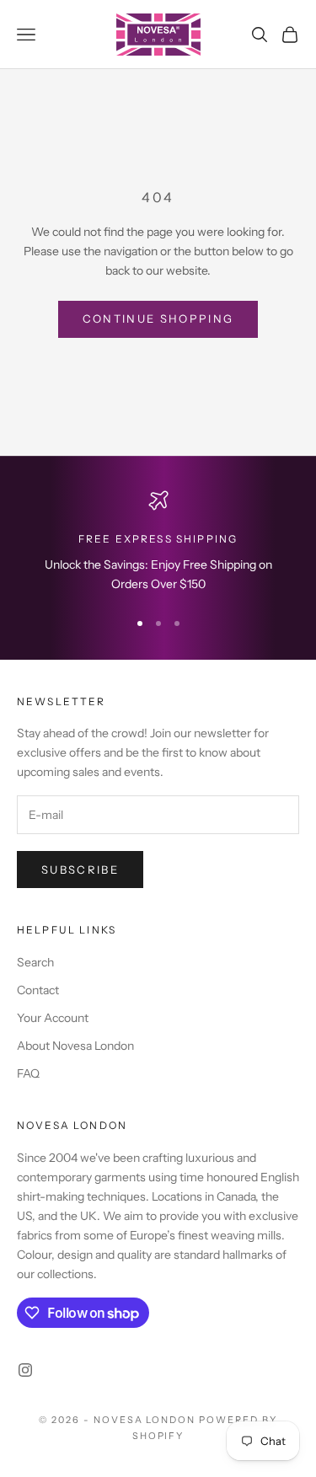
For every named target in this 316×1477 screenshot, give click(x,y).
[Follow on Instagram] (25, 1370)
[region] (158, 542)
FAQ (28, 1073)
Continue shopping (158, 318)
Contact (38, 990)
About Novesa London (75, 1045)
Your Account (52, 1017)
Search (35, 962)
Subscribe (80, 869)
